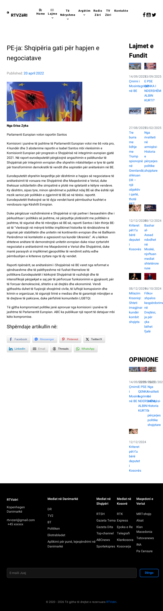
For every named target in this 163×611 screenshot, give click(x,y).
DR (50, 509)
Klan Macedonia (144, 529)
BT (49, 522)
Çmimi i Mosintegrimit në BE (135, 86)
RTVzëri (111, 602)
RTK (120, 514)
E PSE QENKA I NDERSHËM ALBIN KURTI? (150, 91)
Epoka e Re (125, 527)
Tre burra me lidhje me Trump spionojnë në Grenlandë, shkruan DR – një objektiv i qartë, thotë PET (135, 168)
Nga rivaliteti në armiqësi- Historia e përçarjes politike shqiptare (150, 151)
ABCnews (103, 540)
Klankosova (125, 540)
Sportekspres (105, 546)
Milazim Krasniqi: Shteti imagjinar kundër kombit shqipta (135, 307)
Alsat (140, 520)
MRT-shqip (143, 514)
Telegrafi (123, 533)
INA (138, 544)
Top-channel (105, 533)
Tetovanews (145, 538)
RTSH (100, 514)
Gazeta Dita (104, 527)
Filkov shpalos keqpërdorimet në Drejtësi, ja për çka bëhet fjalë (150, 312)
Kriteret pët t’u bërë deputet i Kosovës (135, 237)
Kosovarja (124, 546)
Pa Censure (144, 551)
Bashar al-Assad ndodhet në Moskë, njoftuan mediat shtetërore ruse (150, 247)
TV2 (50, 515)
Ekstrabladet (56, 535)
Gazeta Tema (106, 520)
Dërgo (149, 572)
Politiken (54, 528)
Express (122, 520)
